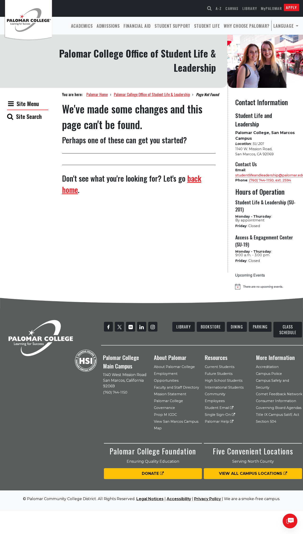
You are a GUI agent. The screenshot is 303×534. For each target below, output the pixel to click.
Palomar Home (97, 94)
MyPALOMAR (271, 8)
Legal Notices (150, 499)
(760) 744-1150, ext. (270, 180)
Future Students (218, 374)
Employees (215, 401)
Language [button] (284, 25)
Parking (260, 327)
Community (215, 394)
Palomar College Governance (168, 404)
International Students (224, 387)
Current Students (219, 367)
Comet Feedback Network (279, 394)
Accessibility (179, 499)
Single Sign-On (218, 415)
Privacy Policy (207, 499)
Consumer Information (276, 401)
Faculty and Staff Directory (176, 387)
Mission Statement (170, 394)
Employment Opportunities (166, 377)
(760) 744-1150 (115, 392)
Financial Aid (137, 25)
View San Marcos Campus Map (176, 425)
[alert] (265, 286)
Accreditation (267, 367)
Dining (237, 327)
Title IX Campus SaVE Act (277, 415)
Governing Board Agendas (278, 408)
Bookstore (211, 327)
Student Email (217, 408)
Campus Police (269, 374)
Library (249, 8)
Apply (291, 7)
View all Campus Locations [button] (251, 473)
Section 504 (266, 421)
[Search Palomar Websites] (209, 8)
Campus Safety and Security (272, 384)
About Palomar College (174, 367)
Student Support (172, 25)
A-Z (219, 8)
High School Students (223, 380)
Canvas (231, 8)
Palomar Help (217, 421)
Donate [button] (151, 473)
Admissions (108, 25)
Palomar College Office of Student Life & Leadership (152, 94)
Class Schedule (287, 329)
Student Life (207, 25)
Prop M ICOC (165, 415)
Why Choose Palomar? (246, 25)
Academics (82, 25)
